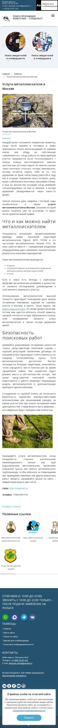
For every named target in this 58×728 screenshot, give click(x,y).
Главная (6, 73)
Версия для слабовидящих (50, 5)
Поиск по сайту (10, 636)
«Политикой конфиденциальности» (29, 710)
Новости (18, 73)
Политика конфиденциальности (18, 644)
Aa (39, 5)
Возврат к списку (11, 506)
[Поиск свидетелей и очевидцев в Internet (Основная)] (42, 42)
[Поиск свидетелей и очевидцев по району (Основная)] (15, 42)
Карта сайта (9, 633)
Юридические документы (14, 676)
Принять (29, 717)
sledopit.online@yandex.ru (19, 6)
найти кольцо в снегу (13, 308)
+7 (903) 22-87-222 (10, 8)
